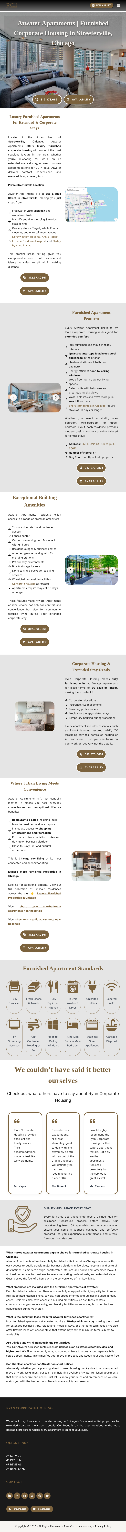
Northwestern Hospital (26, 236)
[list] (34, 397)
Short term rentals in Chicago (87, 405)
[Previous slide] (13, 397)
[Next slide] (55, 397)
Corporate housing (23, 583)
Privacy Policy (103, 1526)
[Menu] (118, 5)
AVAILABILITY (103, 5)
